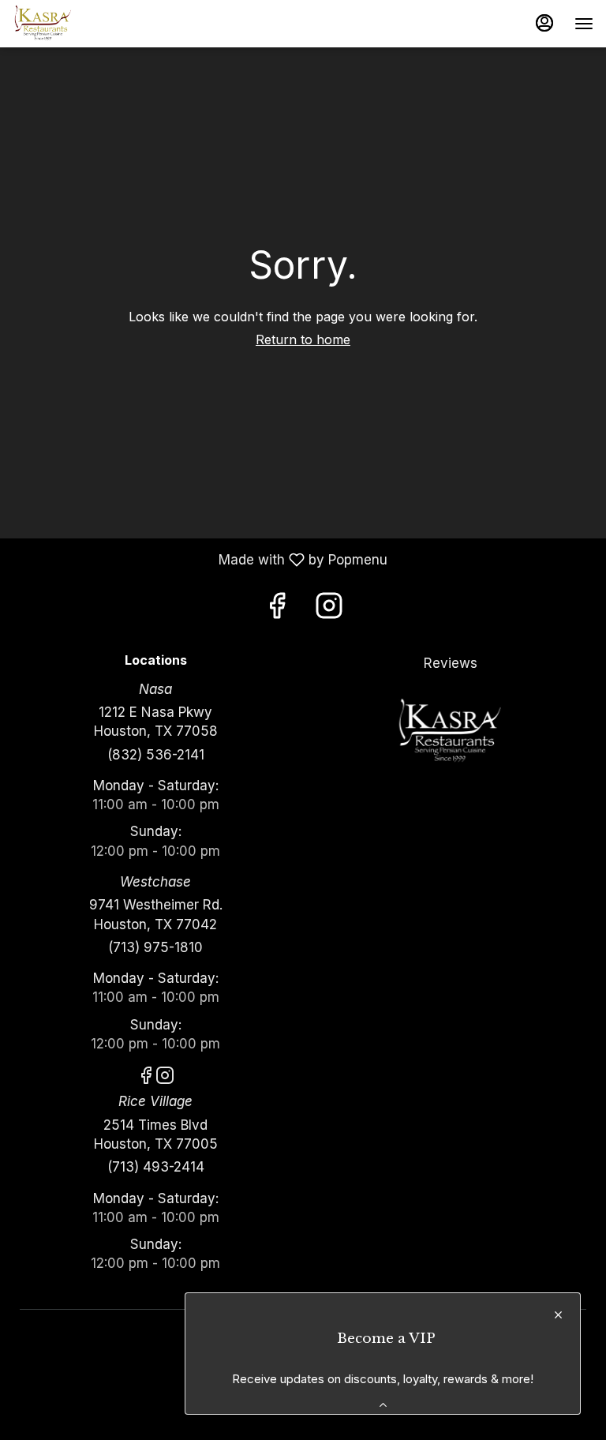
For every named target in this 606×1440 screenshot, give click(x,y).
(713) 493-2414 (155, 1167)
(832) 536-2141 (155, 755)
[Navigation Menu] (584, 23)
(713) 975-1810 (155, 947)
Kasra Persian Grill (451, 731)
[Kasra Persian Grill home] (84, 23)
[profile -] (544, 22)
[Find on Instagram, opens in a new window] (329, 610)
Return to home (303, 339)
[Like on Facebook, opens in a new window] (277, 610)
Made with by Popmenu (199, 559)
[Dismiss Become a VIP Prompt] (558, 1314)
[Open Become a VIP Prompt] (383, 1405)
